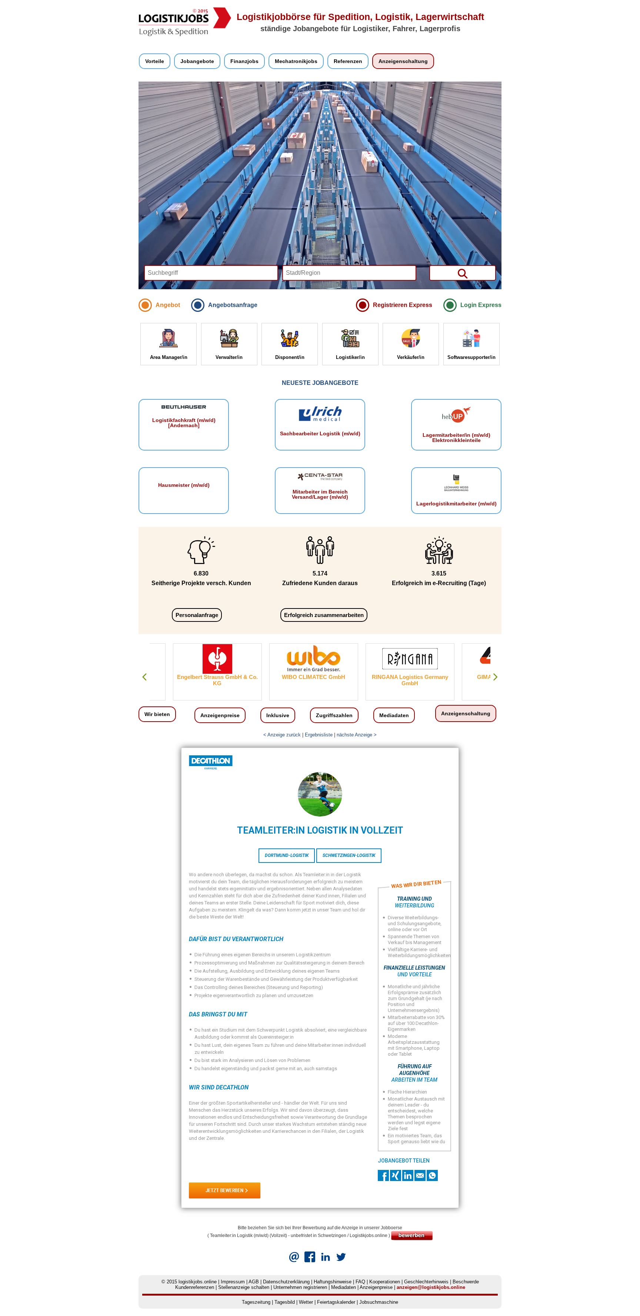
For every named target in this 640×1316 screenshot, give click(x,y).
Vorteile (154, 61)
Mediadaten (394, 715)
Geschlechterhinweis (426, 1281)
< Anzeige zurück (282, 735)
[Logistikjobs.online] (185, 34)
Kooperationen (384, 1281)
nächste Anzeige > (357, 735)
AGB (254, 1281)
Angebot (168, 305)
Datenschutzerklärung (286, 1281)
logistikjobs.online (198, 1281)
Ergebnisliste (319, 735)
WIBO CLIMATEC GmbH (289, 677)
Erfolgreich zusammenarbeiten (324, 615)
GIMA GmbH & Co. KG (482, 677)
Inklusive (277, 715)
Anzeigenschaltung (403, 61)
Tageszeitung (256, 1302)
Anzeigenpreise (220, 715)
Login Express (480, 305)
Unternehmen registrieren (300, 1287)
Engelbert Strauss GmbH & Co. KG (193, 680)
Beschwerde (466, 1281)
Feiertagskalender (336, 1302)
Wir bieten (157, 714)
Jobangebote (197, 61)
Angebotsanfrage (232, 305)
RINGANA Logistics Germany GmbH (386, 680)
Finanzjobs (244, 61)
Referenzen (348, 61)
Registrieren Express (402, 305)
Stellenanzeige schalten (243, 1287)
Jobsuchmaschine (378, 1302)
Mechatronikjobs (296, 61)
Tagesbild (284, 1302)
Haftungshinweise (332, 1281)
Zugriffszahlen (334, 715)
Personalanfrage (197, 615)
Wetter (306, 1302)
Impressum (233, 1281)
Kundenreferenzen (194, 1287)
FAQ (360, 1281)
